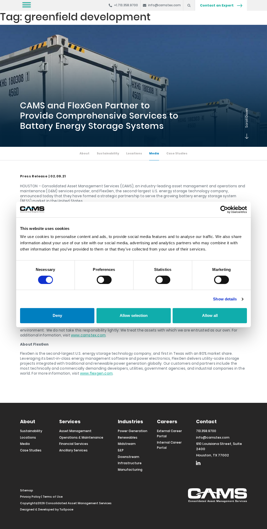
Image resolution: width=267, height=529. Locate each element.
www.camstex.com (88, 335)
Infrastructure (130, 463)
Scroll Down (244, 136)
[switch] (104, 280)
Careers (167, 421)
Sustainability (108, 153)
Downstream (128, 457)
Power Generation (132, 431)
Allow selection (134, 315)
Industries (130, 421)
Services (70, 421)
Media (154, 153)
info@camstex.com (212, 437)
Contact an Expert (217, 5)
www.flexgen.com (96, 373)
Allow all (210, 315)
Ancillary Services (73, 450)
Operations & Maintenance (81, 437)
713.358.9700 (206, 431)
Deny (57, 315)
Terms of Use (53, 497)
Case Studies (176, 153)
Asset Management (75, 431)
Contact (206, 421)
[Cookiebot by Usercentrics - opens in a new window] (224, 209)
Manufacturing (130, 470)
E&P (121, 450)
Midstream (127, 444)
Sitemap (26, 490)
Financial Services (73, 444)
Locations (134, 153)
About (84, 153)
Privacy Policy (30, 497)
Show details (225, 299)
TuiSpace (66, 509)
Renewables (127, 437)
